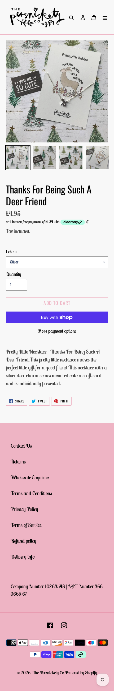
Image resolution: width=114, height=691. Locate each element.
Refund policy (23, 540)
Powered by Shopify (81, 673)
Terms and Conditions (31, 493)
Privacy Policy (24, 509)
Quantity (13, 274)
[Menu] (105, 17)
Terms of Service (26, 525)
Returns (18, 461)
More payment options (57, 331)
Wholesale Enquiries (30, 477)
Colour (11, 251)
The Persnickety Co (49, 673)
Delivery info (23, 556)
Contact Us (21, 445)
